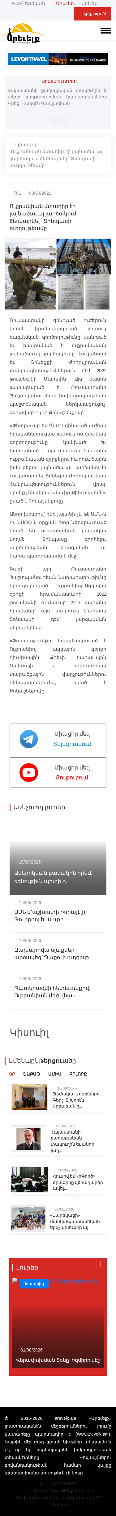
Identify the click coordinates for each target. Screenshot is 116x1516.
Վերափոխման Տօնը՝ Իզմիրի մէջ (58, 1360)
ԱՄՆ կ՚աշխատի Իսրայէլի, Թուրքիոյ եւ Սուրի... (50, 916)
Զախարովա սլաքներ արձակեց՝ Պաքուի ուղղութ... (53, 953)
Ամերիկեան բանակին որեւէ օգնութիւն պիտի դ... (53, 877)
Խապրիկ (34, 1283)
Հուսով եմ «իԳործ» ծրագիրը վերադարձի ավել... (78, 1182)
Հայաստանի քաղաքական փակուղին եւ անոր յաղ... (72, 1141)
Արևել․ (89, 3)
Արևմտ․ (65, 3)
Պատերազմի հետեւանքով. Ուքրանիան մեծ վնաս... (52, 992)
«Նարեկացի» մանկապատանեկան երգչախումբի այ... (75, 1221)
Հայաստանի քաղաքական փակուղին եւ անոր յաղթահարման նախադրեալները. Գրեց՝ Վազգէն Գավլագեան (58, 97)
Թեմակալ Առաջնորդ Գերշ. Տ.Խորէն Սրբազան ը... (76, 1100)
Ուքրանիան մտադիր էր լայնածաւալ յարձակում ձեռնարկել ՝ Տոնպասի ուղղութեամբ (56, 158)
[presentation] (53, 122)
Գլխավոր (26, 144)
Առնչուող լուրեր (39, 807)
